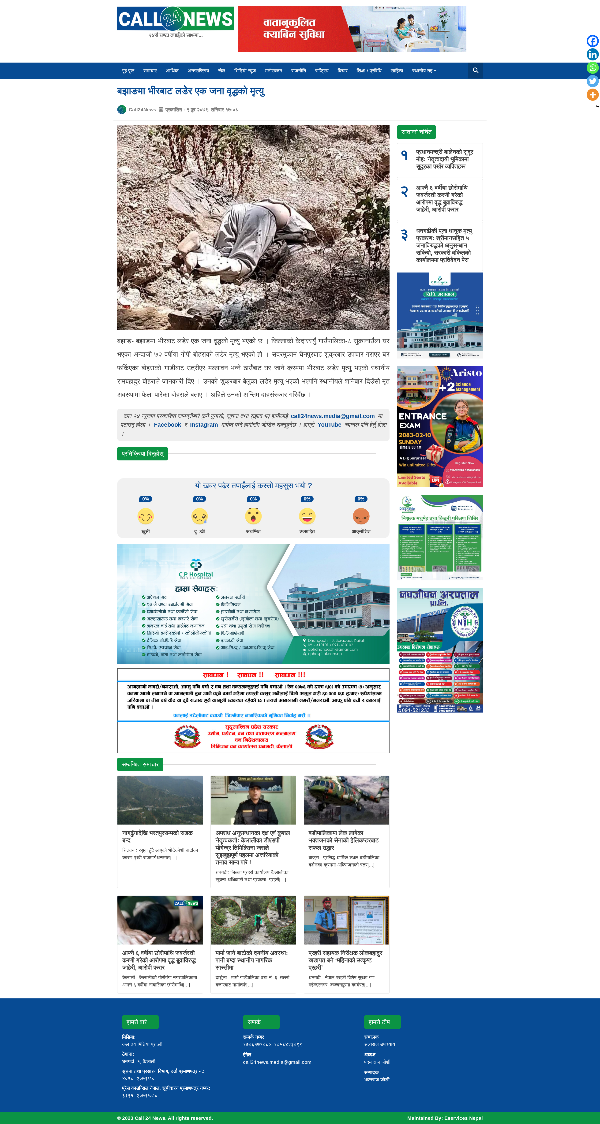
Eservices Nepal (463, 1118)
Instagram (204, 425)
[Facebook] (593, 41)
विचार (343, 70)
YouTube (330, 425)
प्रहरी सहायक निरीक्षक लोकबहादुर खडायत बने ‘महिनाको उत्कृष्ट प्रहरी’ (345, 960)
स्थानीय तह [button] (422, 70)
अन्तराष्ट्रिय (198, 70)
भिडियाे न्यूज (245, 70)
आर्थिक (172, 70)
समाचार (150, 70)
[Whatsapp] (593, 68)
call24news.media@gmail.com (333, 416)
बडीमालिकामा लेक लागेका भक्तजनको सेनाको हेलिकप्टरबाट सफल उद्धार (344, 840)
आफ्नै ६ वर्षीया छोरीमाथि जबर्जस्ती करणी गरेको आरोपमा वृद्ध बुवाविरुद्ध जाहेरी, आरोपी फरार (159, 960)
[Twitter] (593, 81)
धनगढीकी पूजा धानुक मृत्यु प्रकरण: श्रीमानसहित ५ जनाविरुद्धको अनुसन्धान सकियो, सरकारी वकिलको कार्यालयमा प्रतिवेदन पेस (444, 245)
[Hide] (597, 106)
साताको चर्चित (416, 131)
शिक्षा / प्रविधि (369, 70)
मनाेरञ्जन (273, 70)
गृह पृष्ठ (128, 70)
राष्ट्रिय (322, 70)
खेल (221, 70)
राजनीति (298, 70)
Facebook (167, 425)
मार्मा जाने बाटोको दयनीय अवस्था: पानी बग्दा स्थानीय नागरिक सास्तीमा (252, 960)
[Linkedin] (593, 54)
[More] (593, 95)
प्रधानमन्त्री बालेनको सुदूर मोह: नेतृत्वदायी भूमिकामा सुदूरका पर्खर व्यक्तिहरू (444, 159)
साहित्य (397, 70)
